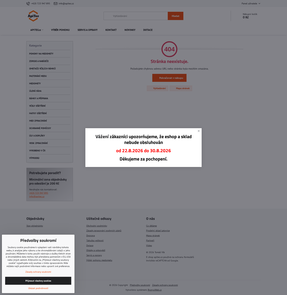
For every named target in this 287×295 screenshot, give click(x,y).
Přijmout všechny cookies (38, 280)
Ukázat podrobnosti (38, 288)
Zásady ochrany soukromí (38, 271)
